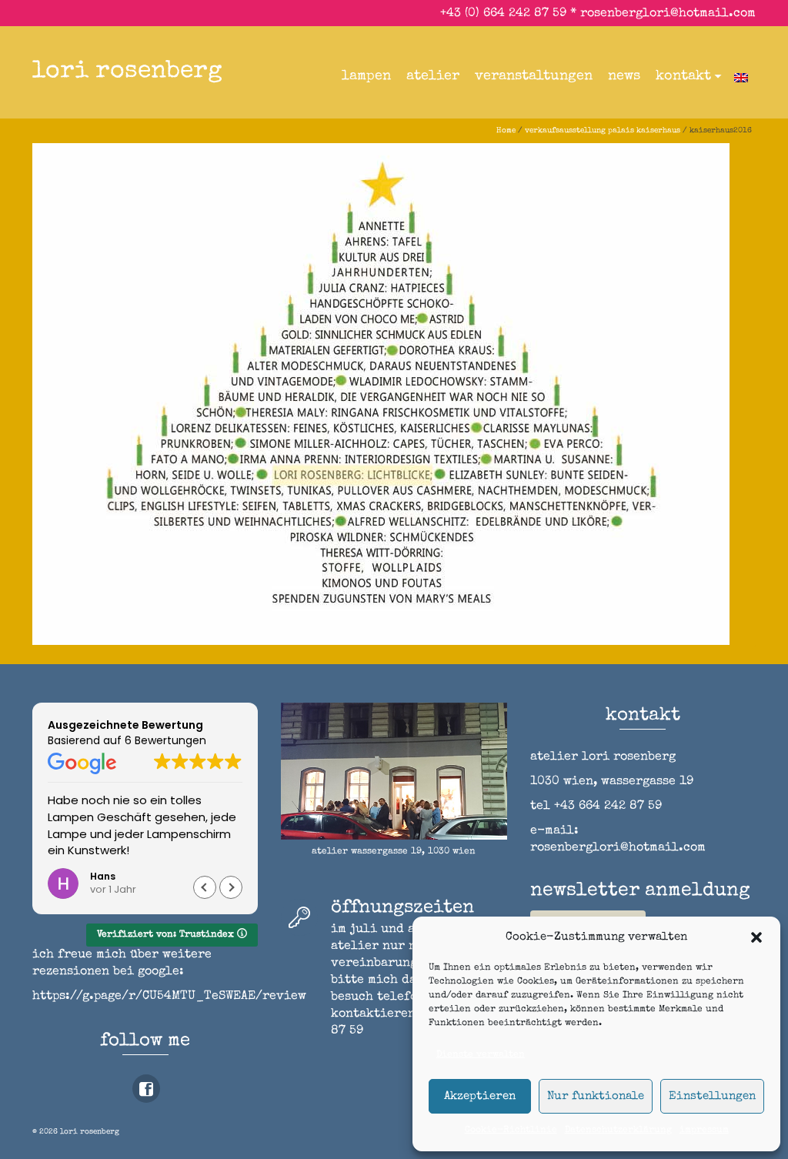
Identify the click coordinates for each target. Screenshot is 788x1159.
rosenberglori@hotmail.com (668, 14)
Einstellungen (712, 1096)
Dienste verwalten (480, 1055)
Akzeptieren (480, 1096)
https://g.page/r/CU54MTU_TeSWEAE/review (169, 996)
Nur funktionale (595, 1096)
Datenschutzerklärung (618, 1130)
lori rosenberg (127, 72)
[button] (756, 937)
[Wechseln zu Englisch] (741, 76)
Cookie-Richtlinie (511, 1130)
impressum (704, 1130)
